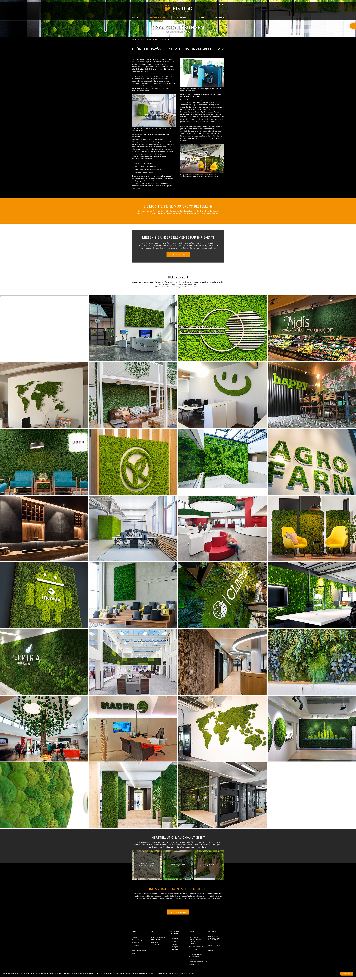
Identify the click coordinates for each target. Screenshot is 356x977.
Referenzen (135, 942)
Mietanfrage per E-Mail (178, 254)
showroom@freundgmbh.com (198, 962)
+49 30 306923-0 (194, 949)
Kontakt (134, 953)
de (219, 4)
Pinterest (175, 949)
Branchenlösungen (152, 39)
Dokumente (154, 942)
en (223, 4)
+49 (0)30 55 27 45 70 (195, 964)
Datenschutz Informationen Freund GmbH (214, 938)
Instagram (175, 947)
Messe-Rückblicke (156, 945)
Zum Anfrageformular (178, 912)
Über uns (135, 948)
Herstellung (135, 945)
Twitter (174, 941)
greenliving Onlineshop (139, 950)
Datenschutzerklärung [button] (186, 973)
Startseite (142, 39)
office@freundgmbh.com (196, 946)
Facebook (175, 939)
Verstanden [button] (347, 973)
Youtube (174, 944)
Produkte (134, 937)
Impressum (212, 931)
